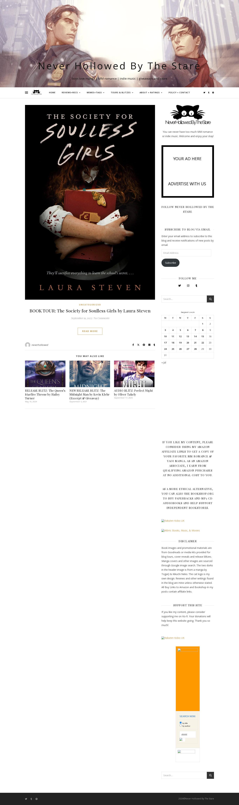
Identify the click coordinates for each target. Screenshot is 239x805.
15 (202, 336)
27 (188, 349)
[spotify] (213, 92)
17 (165, 342)
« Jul (163, 362)
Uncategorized (90, 304)
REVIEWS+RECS (70, 92)
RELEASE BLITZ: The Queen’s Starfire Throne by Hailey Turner (45, 394)
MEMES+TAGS (94, 92)
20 (188, 342)
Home (52, 92)
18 (173, 342)
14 (195, 336)
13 (188, 336)
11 (173, 336)
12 (180, 336)
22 (202, 342)
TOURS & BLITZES (121, 92)
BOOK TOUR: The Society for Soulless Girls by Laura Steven (90, 310)
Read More (90, 331)
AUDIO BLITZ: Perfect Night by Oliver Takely (133, 392)
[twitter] (204, 92)
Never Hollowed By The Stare (119, 65)
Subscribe (170, 262)
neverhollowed (39, 344)
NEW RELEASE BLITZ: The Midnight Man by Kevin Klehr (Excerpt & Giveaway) (89, 394)
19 (180, 342)
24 (165, 349)
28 (195, 349)
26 (180, 349)
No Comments (101, 318)
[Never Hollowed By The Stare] (36, 92)
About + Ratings (150, 92)
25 (173, 349)
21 (195, 342)
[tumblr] (209, 92)
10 (165, 336)
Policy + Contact (179, 92)
